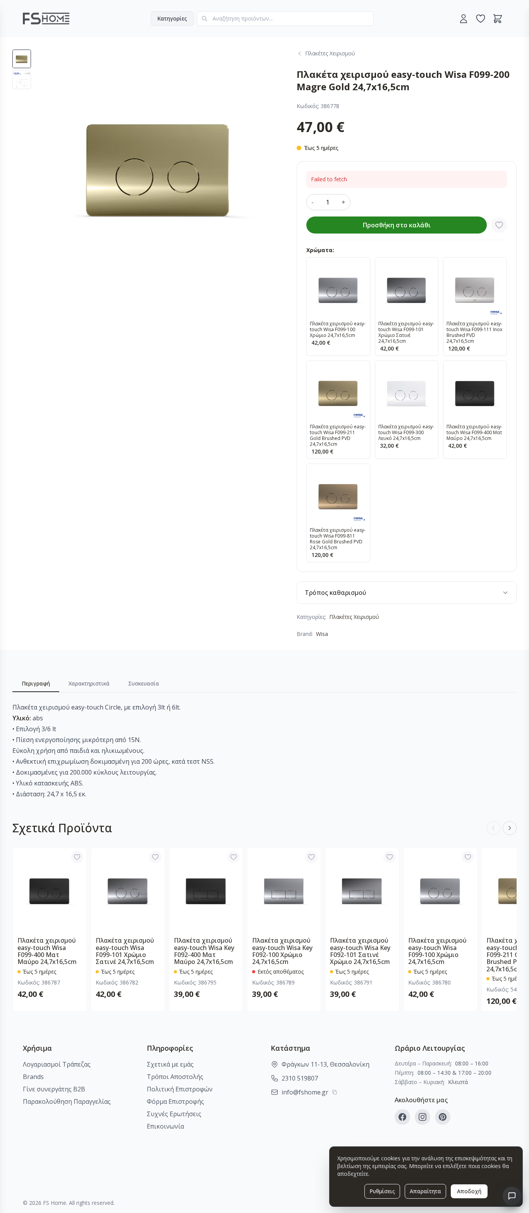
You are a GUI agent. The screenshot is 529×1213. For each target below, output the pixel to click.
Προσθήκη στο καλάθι (397, 225)
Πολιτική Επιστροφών (180, 1089)
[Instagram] (422, 1117)
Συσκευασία (143, 683)
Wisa (322, 633)
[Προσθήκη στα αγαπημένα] (499, 225)
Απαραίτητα (425, 1191)
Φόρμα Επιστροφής (175, 1101)
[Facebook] (402, 1117)
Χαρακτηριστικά (89, 683)
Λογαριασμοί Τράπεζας (57, 1064)
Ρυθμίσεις (382, 1191)
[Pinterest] (442, 1117)
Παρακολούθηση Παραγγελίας (67, 1101)
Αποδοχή (469, 1191)
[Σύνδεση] (463, 18)
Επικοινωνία (165, 1126)
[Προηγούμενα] (493, 828)
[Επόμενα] (510, 828)
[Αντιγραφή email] (334, 1092)
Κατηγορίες (172, 18)
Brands (33, 1076)
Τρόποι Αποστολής (175, 1076)
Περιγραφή (36, 683)
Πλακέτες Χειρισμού (354, 616)
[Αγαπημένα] (480, 18)
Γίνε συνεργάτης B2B (54, 1089)
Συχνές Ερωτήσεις (174, 1114)
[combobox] (285, 18)
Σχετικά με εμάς (170, 1064)
